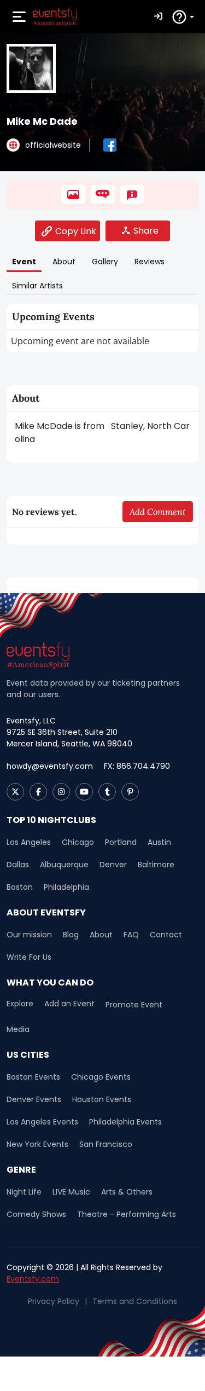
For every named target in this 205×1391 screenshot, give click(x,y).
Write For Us (29, 957)
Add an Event (69, 1004)
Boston (20, 887)
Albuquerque (64, 864)
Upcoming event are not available (80, 341)
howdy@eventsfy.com (50, 766)
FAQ (131, 934)
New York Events (37, 1144)
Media (18, 1029)
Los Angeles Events (42, 1121)
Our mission (29, 934)
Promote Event (134, 1004)
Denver (113, 864)
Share (146, 230)
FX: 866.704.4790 (137, 766)
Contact (166, 934)
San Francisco (105, 1144)
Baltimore (156, 864)
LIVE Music (71, 1191)
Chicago (78, 842)
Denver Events (34, 1099)
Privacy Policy (53, 1301)
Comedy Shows (36, 1214)
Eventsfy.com (33, 1278)
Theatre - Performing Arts (126, 1214)
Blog (71, 934)
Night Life (24, 1191)
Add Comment (158, 511)
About (101, 934)
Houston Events (101, 1099)
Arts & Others (127, 1191)
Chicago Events (101, 1076)
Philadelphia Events (125, 1121)
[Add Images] (73, 194)
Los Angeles (29, 842)
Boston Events (33, 1076)
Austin (159, 842)
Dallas (18, 864)
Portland (121, 842)
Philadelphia (66, 887)
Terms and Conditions (134, 1301)
